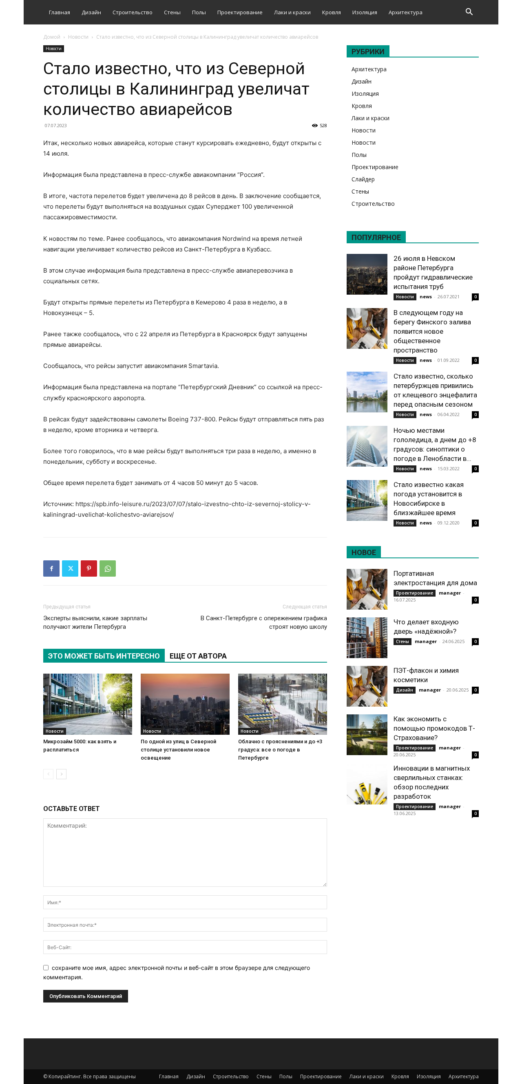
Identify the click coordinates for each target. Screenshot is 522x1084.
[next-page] (61, 774)
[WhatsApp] (108, 568)
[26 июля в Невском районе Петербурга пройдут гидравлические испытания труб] (367, 274)
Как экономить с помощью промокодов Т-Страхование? (434, 728)
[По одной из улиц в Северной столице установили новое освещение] (185, 704)
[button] (469, 13)
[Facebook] (51, 568)
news (426, 296)
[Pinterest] (89, 568)
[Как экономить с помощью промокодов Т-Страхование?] (367, 734)
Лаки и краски (292, 12)
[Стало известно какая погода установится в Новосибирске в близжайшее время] (367, 500)
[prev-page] (48, 774)
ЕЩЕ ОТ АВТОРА (198, 656)
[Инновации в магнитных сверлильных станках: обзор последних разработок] (367, 784)
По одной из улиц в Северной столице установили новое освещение (178, 749)
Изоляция (364, 12)
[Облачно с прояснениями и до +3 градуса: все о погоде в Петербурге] (282, 704)
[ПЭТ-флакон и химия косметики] (367, 686)
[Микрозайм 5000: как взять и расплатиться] (87, 704)
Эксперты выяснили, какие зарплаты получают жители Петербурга (95, 622)
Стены (172, 12)
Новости (78, 36)
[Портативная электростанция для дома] (367, 589)
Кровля (331, 12)
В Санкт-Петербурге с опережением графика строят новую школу (264, 622)
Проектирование (240, 12)
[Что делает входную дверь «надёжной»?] (367, 637)
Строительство (133, 12)
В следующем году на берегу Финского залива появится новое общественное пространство (432, 331)
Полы (199, 12)
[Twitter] (70, 568)
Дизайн (91, 12)
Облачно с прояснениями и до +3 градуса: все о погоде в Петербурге (280, 749)
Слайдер (363, 179)
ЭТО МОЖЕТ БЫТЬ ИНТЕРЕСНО (104, 656)
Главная (59, 12)
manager (450, 593)
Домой (51, 36)
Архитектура (405, 12)
